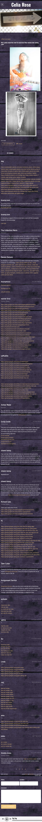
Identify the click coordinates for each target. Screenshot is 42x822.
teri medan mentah (6, 744)
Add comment (8, 806)
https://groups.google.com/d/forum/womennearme (15, 372)
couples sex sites (5, 630)
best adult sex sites (6, 611)
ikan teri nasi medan (6, 702)
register (31, 774)
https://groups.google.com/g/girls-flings (12, 667)
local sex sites (5, 632)
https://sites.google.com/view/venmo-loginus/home (15, 512)
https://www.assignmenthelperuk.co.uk (19, 495)
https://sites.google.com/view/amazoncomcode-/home (16, 317)
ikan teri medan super (7, 692)
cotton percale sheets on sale (24, 263)
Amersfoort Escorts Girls (7, 440)
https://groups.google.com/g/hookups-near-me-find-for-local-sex (19, 549)
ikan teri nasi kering (6, 704)
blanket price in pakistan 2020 (24, 273)
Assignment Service (6, 586)
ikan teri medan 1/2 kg (7, 700)
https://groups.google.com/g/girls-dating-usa (13, 675)
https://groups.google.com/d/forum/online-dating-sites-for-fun (18, 394)
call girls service (5, 292)
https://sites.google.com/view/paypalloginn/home (15, 343)
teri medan (4, 742)
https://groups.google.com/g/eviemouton (12, 669)
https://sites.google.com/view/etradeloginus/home (15, 321)
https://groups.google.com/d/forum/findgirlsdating (15, 398)
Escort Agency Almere (7, 438)
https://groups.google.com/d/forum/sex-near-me (15, 378)
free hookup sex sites (7, 651)
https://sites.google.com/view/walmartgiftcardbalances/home (18, 305)
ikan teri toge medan (6, 706)
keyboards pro (22, 415)
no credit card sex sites (7, 609)
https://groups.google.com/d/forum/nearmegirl (14, 374)
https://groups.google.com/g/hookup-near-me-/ (14, 725)
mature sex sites (5, 605)
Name (2, 780)
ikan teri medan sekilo (7, 694)
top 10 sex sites (5, 645)
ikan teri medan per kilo (7, 698)
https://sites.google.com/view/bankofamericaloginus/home (17, 306)
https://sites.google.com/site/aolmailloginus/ (13, 315)
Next (37, 769)
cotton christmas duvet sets (19, 267)
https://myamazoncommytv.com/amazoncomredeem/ (16, 333)
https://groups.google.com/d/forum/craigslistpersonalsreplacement (20, 384)
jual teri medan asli (6, 746)
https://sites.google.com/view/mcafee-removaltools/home (17, 341)
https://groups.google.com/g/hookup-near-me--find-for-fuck (18, 546)
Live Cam (3, 223)
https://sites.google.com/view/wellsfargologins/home (16, 319)
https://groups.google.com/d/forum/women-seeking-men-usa (18, 386)
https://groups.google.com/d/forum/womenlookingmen (17, 364)
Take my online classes (30, 759)
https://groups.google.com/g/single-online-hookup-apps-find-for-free (20, 540)
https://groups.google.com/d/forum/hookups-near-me (16, 370)
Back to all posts (6, 39)
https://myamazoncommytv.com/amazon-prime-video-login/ (18, 337)
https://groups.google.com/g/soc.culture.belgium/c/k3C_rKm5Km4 (20, 553)
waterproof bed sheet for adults (13, 271)
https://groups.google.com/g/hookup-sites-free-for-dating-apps (19, 528)
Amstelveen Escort (6, 442)
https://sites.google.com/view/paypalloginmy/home (15, 311)
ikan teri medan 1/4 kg (7, 696)
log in (26, 774)
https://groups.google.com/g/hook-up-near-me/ (14, 721)
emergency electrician (11, 571)
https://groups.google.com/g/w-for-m (11, 674)
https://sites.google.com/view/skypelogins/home (15, 309)
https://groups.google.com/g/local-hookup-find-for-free (17, 534)
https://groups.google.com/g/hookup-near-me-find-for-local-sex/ (19, 530)
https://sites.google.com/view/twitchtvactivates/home (16, 345)
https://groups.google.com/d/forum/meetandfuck (15, 366)
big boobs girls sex (6, 208)
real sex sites (4, 607)
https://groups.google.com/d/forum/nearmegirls (14, 362)
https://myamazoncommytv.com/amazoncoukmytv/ (15, 335)
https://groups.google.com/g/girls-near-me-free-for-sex (17, 545)
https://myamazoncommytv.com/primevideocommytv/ (16, 339)
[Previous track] (3, 819)
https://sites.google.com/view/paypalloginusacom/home (17, 514)
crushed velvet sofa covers (18, 269)
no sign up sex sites (6, 628)
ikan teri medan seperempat (9, 708)
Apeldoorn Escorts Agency (8, 444)
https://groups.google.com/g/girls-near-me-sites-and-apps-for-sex (19, 532)
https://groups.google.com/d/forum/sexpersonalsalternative (18, 392)
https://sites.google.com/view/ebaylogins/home (14, 313)
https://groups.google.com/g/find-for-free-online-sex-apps (17, 542)
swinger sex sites (5, 647)
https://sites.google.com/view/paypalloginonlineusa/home (17, 510)
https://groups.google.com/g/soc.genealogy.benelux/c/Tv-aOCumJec (20, 555)
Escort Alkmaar (5, 435)
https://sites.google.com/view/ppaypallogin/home (15, 325)
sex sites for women (6, 613)
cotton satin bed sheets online (23, 265)
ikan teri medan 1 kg (6, 690)
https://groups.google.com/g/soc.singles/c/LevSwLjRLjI (16, 538)
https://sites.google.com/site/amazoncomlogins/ (14, 347)
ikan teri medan (5, 688)
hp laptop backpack (10, 273)
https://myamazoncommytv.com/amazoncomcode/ (15, 329)
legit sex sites (5, 626)
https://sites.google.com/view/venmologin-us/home (15, 349)
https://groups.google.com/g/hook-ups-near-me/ (15, 723)
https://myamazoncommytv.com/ (10, 327)
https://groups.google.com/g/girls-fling (12, 671)
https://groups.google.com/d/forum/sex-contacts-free (16, 388)
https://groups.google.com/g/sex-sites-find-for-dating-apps (17, 526)
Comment (4, 788)
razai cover (26, 271)
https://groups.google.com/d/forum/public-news (14, 390)
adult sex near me (6, 653)
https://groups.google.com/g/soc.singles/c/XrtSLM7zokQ (17, 536)
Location (22, 780)
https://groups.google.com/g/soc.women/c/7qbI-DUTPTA (17, 551)
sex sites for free (5, 649)
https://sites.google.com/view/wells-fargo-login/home (16, 323)
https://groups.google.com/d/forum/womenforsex (15, 376)
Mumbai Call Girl (5, 288)
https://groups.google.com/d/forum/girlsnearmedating (16, 396)
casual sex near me (6, 655)
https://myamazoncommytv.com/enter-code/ (13, 331)
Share (20, 143)
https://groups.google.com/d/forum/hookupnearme (15, 368)
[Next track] (10, 819)
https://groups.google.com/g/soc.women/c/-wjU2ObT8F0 (17, 557)
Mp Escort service (6, 285)
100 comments (8, 143)
